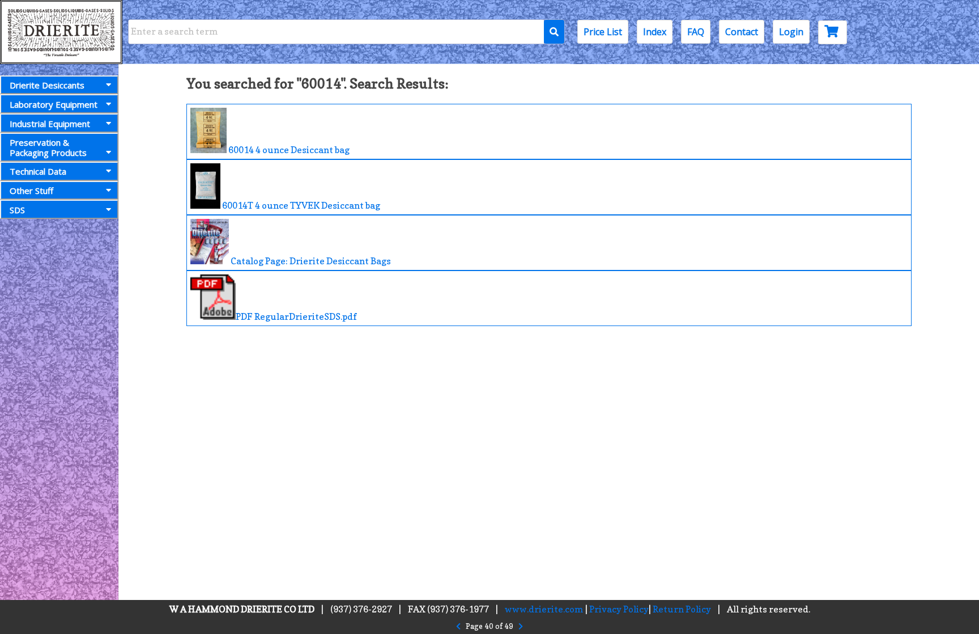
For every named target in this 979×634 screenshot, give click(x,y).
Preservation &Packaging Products (48, 147)
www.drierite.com (544, 609)
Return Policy (682, 609)
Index (654, 32)
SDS (17, 209)
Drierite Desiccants (47, 85)
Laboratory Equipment (53, 104)
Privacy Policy (619, 609)
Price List (603, 32)
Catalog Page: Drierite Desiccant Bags (310, 261)
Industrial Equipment (50, 123)
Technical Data (38, 171)
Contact (741, 32)
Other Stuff (31, 190)
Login (791, 32)
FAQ (695, 32)
